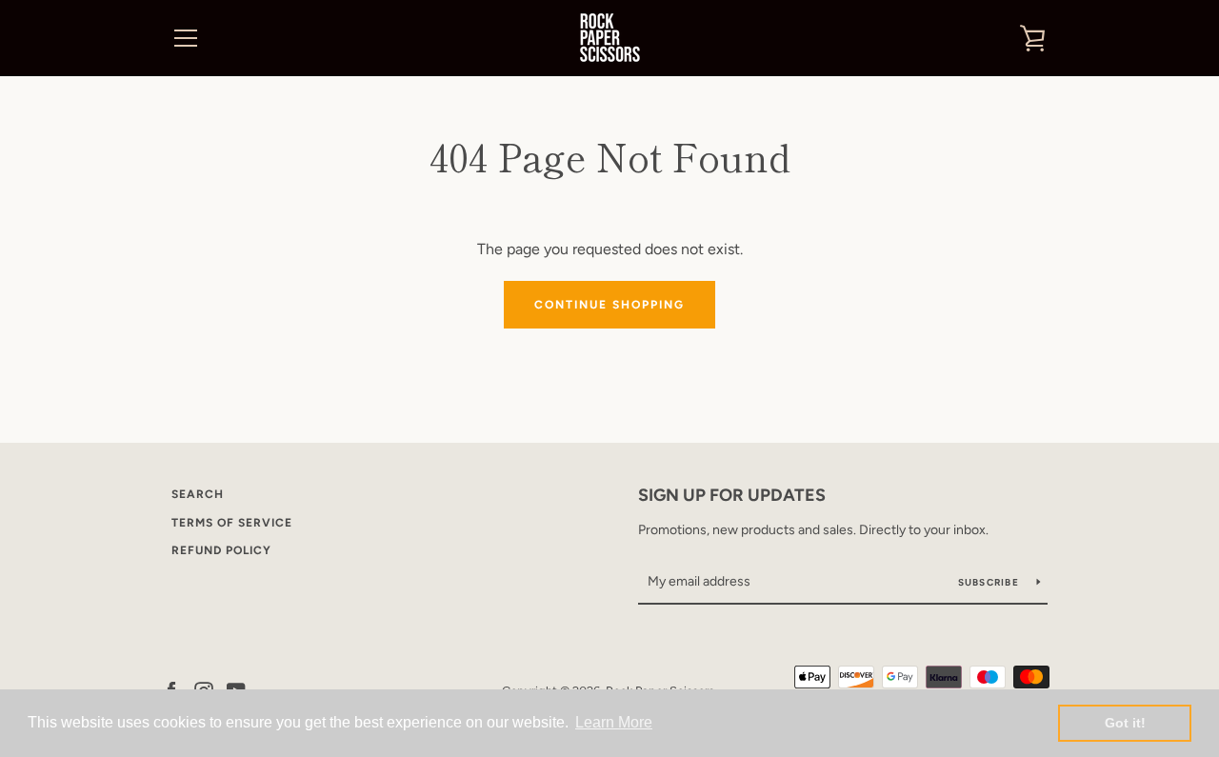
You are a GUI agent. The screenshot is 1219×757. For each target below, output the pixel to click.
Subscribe (990, 582)
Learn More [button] (613, 722)
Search (197, 494)
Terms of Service (231, 522)
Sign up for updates (732, 495)
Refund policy (221, 550)
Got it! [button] (1125, 722)
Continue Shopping (609, 304)
